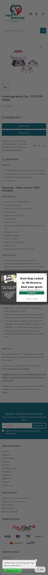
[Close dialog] (45, 275)
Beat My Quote (31, 293)
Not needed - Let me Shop (32, 299)
